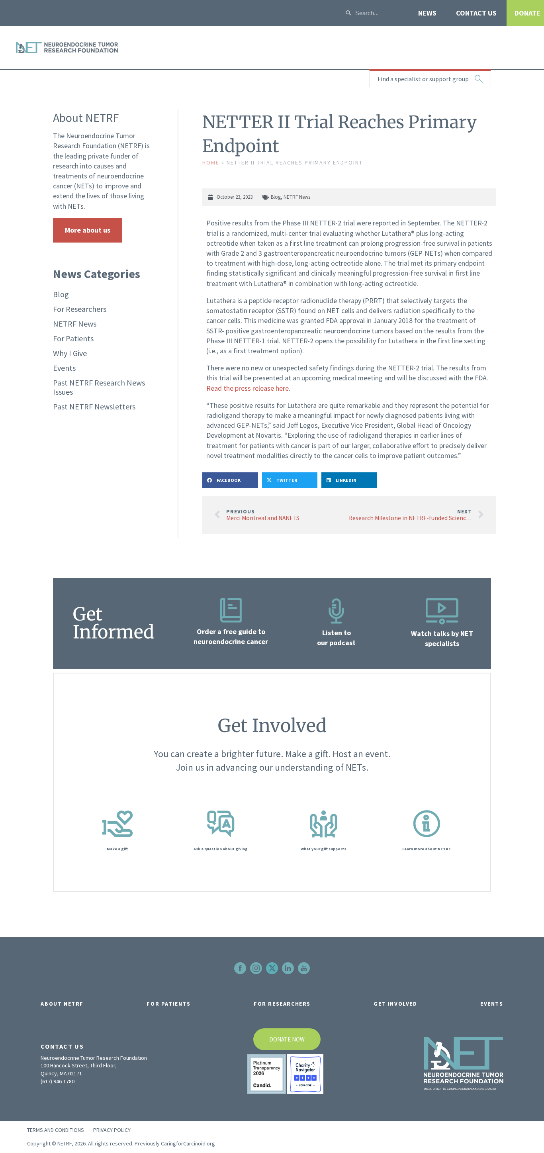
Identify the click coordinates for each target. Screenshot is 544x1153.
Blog (61, 294)
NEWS (427, 13)
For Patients (73, 338)
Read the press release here (247, 388)
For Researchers (79, 309)
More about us (87, 230)
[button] (230, 480)
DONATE (527, 13)
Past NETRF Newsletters (94, 406)
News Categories (96, 273)
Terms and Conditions (55, 1129)
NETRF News (74, 324)
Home (210, 162)
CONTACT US (476, 13)
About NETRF (62, 1003)
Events (64, 368)
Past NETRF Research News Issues (99, 387)
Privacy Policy (112, 1129)
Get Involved (395, 1003)
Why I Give (70, 353)
